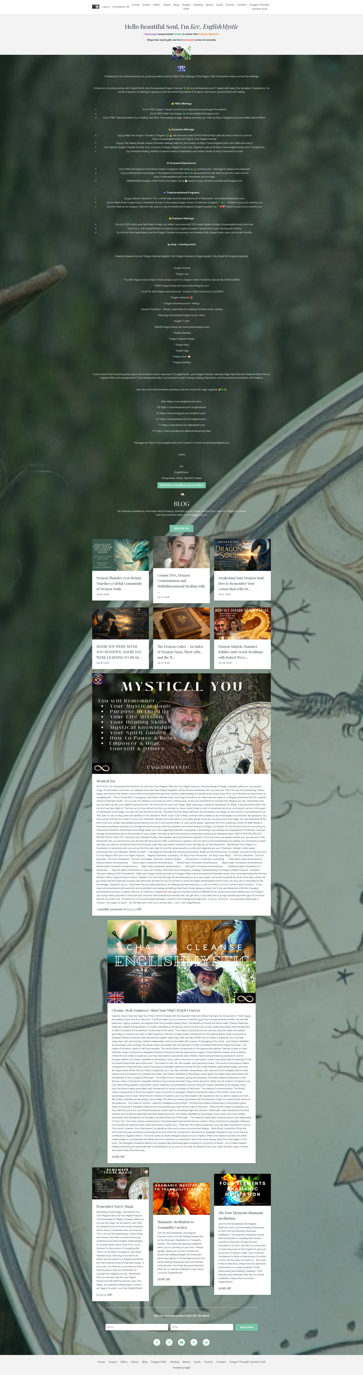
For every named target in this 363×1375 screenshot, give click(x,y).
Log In (106, 6)
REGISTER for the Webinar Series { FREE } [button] (181, 485)
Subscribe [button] (246, 1327)
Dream (146, 4)
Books (209, 4)
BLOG (181, 503)
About (167, 4)
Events (230, 4)
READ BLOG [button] (181, 528)
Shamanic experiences (133, 511)
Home (135, 4)
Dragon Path (186, 6)
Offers (156, 4)
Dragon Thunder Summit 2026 (259, 6)
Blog (176, 4)
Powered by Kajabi (181, 1368)
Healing (198, 4)
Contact (242, 4)
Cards (219, 4)
